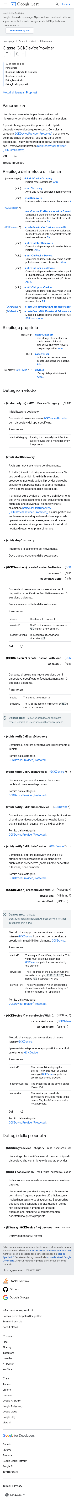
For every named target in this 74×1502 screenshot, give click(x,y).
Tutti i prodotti (10, 1472)
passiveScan (42, 354)
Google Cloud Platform (15, 1461)
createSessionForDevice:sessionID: (45, 227)
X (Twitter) (8, 1363)
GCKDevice (12, 306)
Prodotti (23, 41)
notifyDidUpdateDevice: (38, 287)
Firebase (7, 1395)
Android (7, 1384)
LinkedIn (7, 1358)
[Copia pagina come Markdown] (18, 54)
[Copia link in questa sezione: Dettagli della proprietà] (49, 1136)
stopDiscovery (33, 198)
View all (7, 1422)
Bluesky (7, 1347)
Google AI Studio (12, 1400)
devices (39, 370)
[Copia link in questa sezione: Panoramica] (28, 106)
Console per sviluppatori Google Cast (22, 1316)
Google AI (8, 1466)
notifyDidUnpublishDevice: (40, 268)
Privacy (18, 1486)
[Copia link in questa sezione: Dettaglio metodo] (39, 391)
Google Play (9, 1417)
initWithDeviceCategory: (39, 178)
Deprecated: (17, 718)
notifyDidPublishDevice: (39, 255)
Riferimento (46, 41)
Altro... (56, 182)
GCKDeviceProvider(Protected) (33, 133)
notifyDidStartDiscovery (39, 243)
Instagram (8, 1353)
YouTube (8, 1369)
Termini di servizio (12, 1321)
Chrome (7, 1389)
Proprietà (31, 92)
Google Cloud (10, 1411)
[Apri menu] (5, 4)
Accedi (66, 4)
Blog (5, 1342)
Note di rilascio (10, 1327)
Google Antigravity (13, 1406)
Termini (7, 1486)
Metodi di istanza (13, 92)
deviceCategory (44, 334)
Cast (35, 4)
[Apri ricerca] (57, 4)
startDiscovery (33, 188)
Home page (8, 41)
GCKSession (11, 207)
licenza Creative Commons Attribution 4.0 (50, 1250)
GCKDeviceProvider (55, 418)
